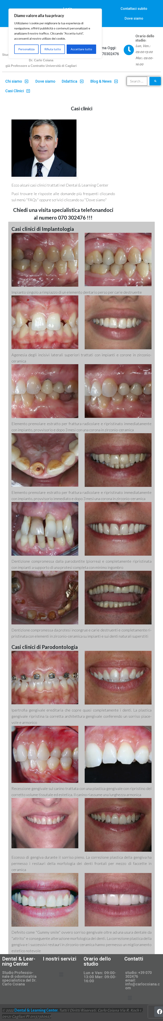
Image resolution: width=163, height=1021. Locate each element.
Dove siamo (134, 18)
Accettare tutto (81, 49)
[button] (61, 975)
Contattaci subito (134, 9)
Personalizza (26, 49)
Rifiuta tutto (52, 49)
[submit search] (155, 81)
